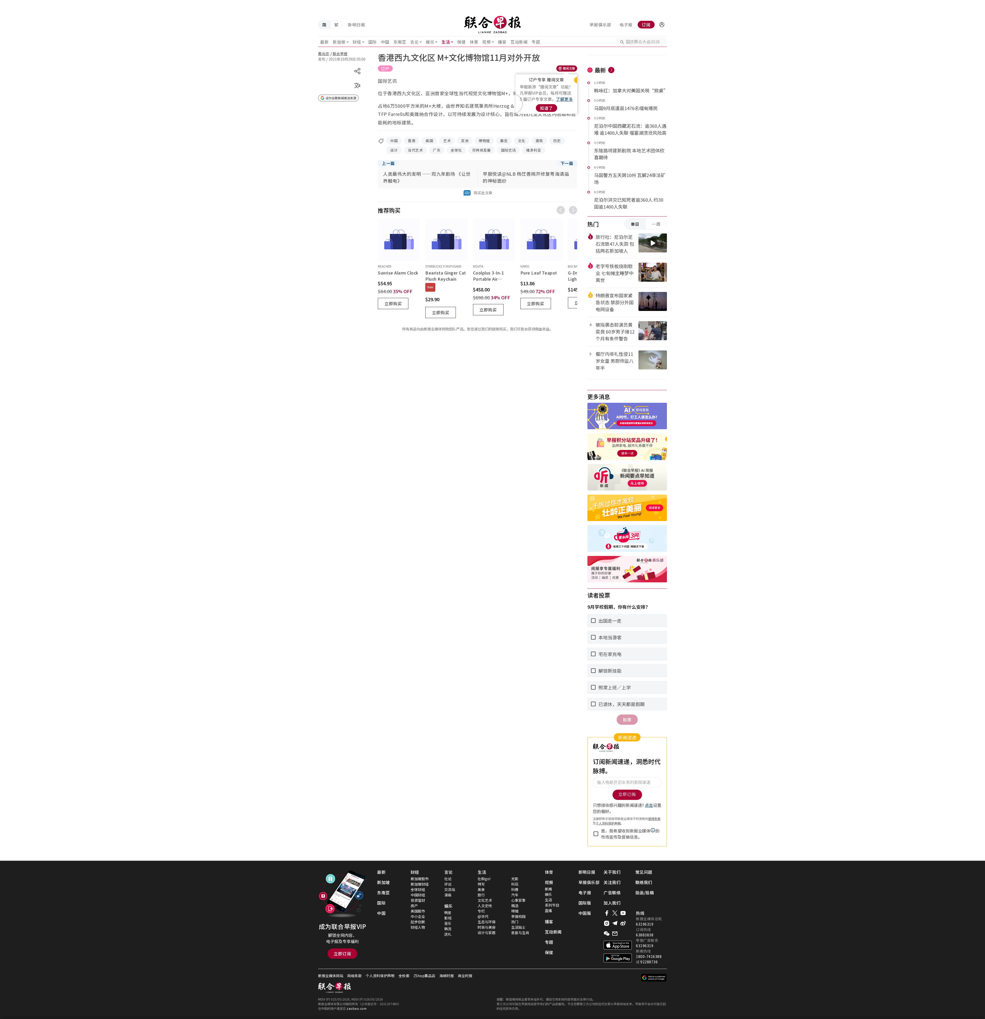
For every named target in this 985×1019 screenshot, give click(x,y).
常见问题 (643, 872)
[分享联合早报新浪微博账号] (623, 923)
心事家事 (518, 900)
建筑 (539, 140)
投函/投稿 (644, 892)
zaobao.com (357, 1008)
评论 (447, 884)
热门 (514, 921)
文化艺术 (485, 900)
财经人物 (418, 927)
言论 (414, 42)
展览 (504, 140)
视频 (486, 42)
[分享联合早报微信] (607, 933)
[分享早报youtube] (623, 913)
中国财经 (418, 894)
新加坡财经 (420, 884)
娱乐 (430, 42)
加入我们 (612, 903)
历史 (557, 140)
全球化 (456, 150)
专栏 (481, 911)
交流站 (449, 889)
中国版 (584, 913)
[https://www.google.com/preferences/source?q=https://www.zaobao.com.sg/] (654, 978)
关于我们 (612, 872)
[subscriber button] (662, 24)
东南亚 (399, 42)
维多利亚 (533, 150)
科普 (514, 889)
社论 (447, 878)
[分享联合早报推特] (615, 913)
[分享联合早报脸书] (607, 913)
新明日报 (356, 25)
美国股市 (418, 911)
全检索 (404, 975)
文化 (521, 140)
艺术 (447, 140)
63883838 (644, 934)
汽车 (514, 894)
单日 (635, 224)
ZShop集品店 (424, 975)
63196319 (644, 924)
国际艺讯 (508, 150)
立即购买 (393, 303)
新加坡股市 (420, 878)
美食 (481, 889)
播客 (502, 42)
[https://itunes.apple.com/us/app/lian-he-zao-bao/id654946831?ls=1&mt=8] (618, 945)
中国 (385, 42)
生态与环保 (487, 921)
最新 (324, 42)
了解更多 (564, 99)
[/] (492, 24)
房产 (414, 905)
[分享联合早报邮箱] (615, 933)
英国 (429, 140)
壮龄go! (484, 878)
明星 (447, 912)
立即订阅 (342, 954)
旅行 (481, 894)
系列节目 (552, 905)
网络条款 (354, 975)
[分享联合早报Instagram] (607, 923)
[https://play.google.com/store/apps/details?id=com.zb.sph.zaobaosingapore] (618, 958)
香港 (411, 140)
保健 (461, 42)
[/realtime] (611, 70)
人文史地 (485, 905)
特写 (481, 884)
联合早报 (340, 53)
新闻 (548, 888)
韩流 (447, 928)
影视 (447, 917)
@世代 (483, 916)
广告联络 (612, 892)
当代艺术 (415, 150)
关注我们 (612, 882)
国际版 (584, 903)
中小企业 (418, 916)
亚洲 (464, 140)
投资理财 (418, 900)
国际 (372, 42)
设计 (394, 150)
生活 (445, 42)
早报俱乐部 (600, 25)
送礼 (447, 934)
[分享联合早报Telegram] (615, 923)
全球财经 (418, 889)
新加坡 (339, 42)
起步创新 (418, 921)
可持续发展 (481, 150)
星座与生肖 (520, 932)
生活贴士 (518, 927)
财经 (357, 42)
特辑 (514, 911)
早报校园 (518, 916)
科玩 (514, 884)
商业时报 (465, 975)
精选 (514, 905)
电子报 (626, 25)
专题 (535, 42)
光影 (514, 878)
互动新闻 (518, 42)
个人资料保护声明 (380, 975)
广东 (436, 150)
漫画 (447, 894)
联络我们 (643, 882)
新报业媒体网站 (330, 975)
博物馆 (484, 140)
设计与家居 (487, 932)
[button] (662, 24)
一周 (656, 224)
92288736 (649, 961)
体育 (474, 42)
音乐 (447, 923)
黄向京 (323, 53)
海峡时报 (446, 975)
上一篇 (388, 163)
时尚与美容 (487, 927)
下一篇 (566, 163)
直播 (548, 910)
